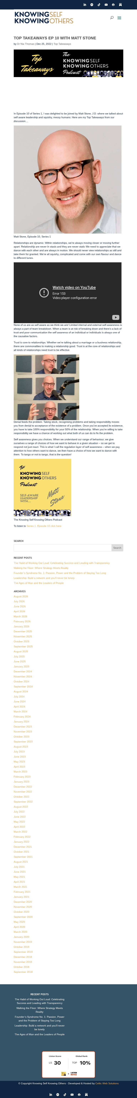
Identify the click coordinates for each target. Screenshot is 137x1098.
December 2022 (23, 786)
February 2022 (22, 836)
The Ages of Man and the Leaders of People (39, 583)
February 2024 (22, 716)
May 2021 (19, 876)
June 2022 (20, 816)
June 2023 (20, 756)
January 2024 (21, 721)
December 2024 (23, 671)
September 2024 (23, 686)
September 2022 (23, 801)
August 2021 (21, 861)
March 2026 (20, 616)
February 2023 (22, 776)
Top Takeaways (62, 43)
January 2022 (21, 841)
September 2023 (23, 741)
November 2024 (23, 676)
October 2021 (21, 851)
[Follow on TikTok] (99, 5)
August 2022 (21, 806)
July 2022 (19, 811)
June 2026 (20, 606)
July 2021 (19, 866)
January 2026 (21, 626)
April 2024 (19, 706)
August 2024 (21, 691)
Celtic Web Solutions (107, 1083)
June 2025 (20, 661)
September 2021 (23, 856)
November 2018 (23, 961)
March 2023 (20, 771)
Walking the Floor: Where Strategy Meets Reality (41, 568)
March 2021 (20, 886)
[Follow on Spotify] (92, 5)
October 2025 (21, 641)
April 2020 (19, 926)
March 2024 (20, 711)
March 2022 (20, 831)
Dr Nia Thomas (25, 43)
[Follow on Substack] (120, 5)
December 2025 (23, 631)
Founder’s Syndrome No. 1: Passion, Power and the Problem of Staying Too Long (60, 573)
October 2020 (21, 911)
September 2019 (23, 951)
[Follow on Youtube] (106, 5)
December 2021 (23, 846)
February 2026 (22, 621)
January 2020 (21, 936)
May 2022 (19, 821)
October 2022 (21, 796)
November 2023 (23, 731)
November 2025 (23, 636)
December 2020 (23, 901)
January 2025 (21, 666)
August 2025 (21, 651)
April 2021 (19, 881)
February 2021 (22, 891)
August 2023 (21, 746)
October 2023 (21, 736)
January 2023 (21, 781)
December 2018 (23, 956)
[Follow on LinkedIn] (85, 5)
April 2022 (19, 826)
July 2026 (19, 601)
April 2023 (19, 766)
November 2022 (23, 791)
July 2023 (19, 751)
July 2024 (19, 696)
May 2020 (19, 921)
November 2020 (23, 906)
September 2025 (23, 646)
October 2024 (21, 681)
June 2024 (20, 701)
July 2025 (19, 656)
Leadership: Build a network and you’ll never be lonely (44, 578)
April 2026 (19, 611)
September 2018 (23, 971)
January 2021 (21, 896)
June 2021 (20, 871)
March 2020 (20, 931)
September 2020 (23, 916)
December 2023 (23, 726)
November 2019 (23, 941)
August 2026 (21, 596)
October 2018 (21, 966)
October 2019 (21, 946)
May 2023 (19, 761)
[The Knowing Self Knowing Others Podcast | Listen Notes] (68, 1077)
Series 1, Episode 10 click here (44, 526)
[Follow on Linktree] (113, 5)
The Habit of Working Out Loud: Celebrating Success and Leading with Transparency (62, 563)
